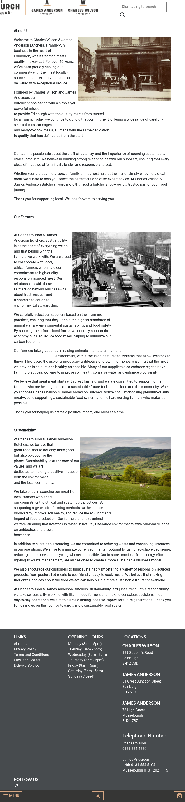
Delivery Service (26, 665)
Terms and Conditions (31, 654)
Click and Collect (27, 660)
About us (21, 644)
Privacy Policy (25, 649)
